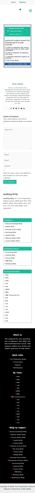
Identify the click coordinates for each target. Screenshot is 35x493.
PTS (6, 298)
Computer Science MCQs (18, 446)
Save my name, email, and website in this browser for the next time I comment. (17, 175)
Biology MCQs (18, 455)
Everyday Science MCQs (13, 229)
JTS (6, 307)
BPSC (7, 292)
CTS (6, 304)
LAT (6, 309)
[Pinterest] (16, 108)
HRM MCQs (8, 261)
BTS (6, 301)
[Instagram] (19, 108)
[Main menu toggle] (30, 10)
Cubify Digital (26, 489)
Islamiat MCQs (10, 235)
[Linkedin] (24, 108)
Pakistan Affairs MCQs (12, 238)
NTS (6, 287)
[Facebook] (11, 108)
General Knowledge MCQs (13, 224)
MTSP (7, 312)
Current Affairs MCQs (12, 241)
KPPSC (7, 289)
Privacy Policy (18, 362)
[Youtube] (21, 108)
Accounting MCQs (11, 252)
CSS (6, 284)
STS (6, 318)
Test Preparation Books (18, 359)
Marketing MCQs (10, 264)
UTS (6, 321)
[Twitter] (13, 108)
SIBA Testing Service (12, 295)
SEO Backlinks (18, 368)
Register (22, 2)
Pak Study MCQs (10, 232)
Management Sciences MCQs (18, 460)
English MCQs (9, 227)
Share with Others (16, 31)
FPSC (7, 275)
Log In (13, 2)
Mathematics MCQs (18, 478)
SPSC (7, 281)
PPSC (7, 278)
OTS (6, 315)
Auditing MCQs (19, 28)
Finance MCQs (10, 258)
